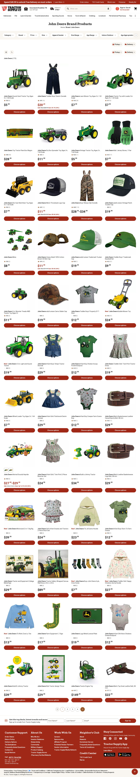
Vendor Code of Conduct (73, 772)
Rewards (83, 739)
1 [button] (62, 709)
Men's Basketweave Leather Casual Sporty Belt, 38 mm (119, 417)
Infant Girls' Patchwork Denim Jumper (52, 417)
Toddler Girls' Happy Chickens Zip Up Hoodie (118, 582)
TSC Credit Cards (98, 2)
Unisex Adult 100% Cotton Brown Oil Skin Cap (51, 258)
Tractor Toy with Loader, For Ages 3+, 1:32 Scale (119, 97)
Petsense (122, 2)
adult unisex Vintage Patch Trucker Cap (118, 204)
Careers (57, 737)
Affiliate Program (60, 742)
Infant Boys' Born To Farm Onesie (118, 529)
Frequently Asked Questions (15, 747)
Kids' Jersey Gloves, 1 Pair (118, 150)
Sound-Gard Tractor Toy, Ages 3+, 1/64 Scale (18, 97)
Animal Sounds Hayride (16, 474)
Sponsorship (59, 739)
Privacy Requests (108, 772)
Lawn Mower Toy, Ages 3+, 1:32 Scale (86, 97)
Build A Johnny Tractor (16, 686)
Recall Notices (10, 752)
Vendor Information (61, 747)
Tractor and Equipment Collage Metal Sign (19, 582)
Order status (84, 2)
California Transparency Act (55, 770)
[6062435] (6, 470)
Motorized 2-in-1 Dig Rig (18, 529)
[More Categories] (135, 15)
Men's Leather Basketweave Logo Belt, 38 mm (119, 475)
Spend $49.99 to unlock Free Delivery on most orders (28, 2)
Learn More (58, 2)
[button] (63, 2)
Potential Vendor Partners (63, 745)
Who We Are (35, 737)
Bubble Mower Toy (118, 311)
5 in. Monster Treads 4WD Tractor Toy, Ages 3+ (17, 312)
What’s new (111, 2)
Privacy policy (8, 770)
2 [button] (67, 709)
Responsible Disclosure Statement (96, 770)
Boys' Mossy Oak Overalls (84, 203)
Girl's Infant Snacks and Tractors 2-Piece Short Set (53, 529)
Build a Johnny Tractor (83, 474)
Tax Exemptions (10, 745)
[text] (72, 27)
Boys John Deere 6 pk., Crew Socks (85, 582)
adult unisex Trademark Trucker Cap (86, 258)
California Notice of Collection (92, 772)
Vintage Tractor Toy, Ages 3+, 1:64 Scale (85, 151)
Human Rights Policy (58, 772)
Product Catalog (37, 750)
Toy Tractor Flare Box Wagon (18, 150)
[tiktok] (126, 738)
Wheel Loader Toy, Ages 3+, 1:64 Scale (19, 417)
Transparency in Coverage (41, 772)
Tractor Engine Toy (82, 686)
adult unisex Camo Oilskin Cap (52, 311)
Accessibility (79, 770)
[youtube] (120, 738)
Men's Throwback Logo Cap (51, 203)
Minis (10, 257)
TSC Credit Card (86, 757)
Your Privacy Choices (21, 770)
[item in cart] (135, 9)
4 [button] (77, 709)
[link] (63, 27)
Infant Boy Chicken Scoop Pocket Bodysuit (84, 364)
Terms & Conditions (87, 747)
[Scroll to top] (135, 772)
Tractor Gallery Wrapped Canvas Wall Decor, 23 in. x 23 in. (53, 582)
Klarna (82, 760)
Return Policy (10, 739)
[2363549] (11, 470)
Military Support (37, 747)
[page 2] (82, 709)
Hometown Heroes (86, 742)
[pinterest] (110, 738)
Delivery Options (11, 742)
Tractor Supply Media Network (65, 750)
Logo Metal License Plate (84, 634)
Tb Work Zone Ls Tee (17, 634)
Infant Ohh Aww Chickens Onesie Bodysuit (118, 634)
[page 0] (57, 709)
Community (35, 745)
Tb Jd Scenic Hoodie (84, 529)
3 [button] (72, 709)
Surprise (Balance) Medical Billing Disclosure (18, 772)
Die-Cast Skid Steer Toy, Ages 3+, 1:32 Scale (18, 204)
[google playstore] (124, 755)
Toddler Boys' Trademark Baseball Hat (118, 258)
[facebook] (105, 738)
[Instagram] (115, 738)
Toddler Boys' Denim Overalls (52, 96)
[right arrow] (136, 35)
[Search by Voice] (108, 8)
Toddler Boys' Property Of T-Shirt (85, 312)
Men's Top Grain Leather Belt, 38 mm (120, 687)
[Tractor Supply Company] (11, 8)
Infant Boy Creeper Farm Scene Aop (86, 417)
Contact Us (9, 750)
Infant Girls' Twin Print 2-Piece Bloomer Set (52, 475)
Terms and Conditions (38, 770)
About (82, 737)
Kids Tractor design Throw (51, 686)
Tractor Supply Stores (39, 752)
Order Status (9, 737)
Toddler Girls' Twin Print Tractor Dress (120, 364)
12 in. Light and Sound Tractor (18, 364)
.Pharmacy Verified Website (41, 755)
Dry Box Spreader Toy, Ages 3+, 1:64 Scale (53, 151)
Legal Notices (69, 770)
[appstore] (109, 755)
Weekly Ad (132, 2)
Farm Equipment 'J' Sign (50, 634)
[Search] (68, 9)
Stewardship (35, 742)
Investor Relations (37, 739)
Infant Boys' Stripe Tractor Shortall (51, 364)
